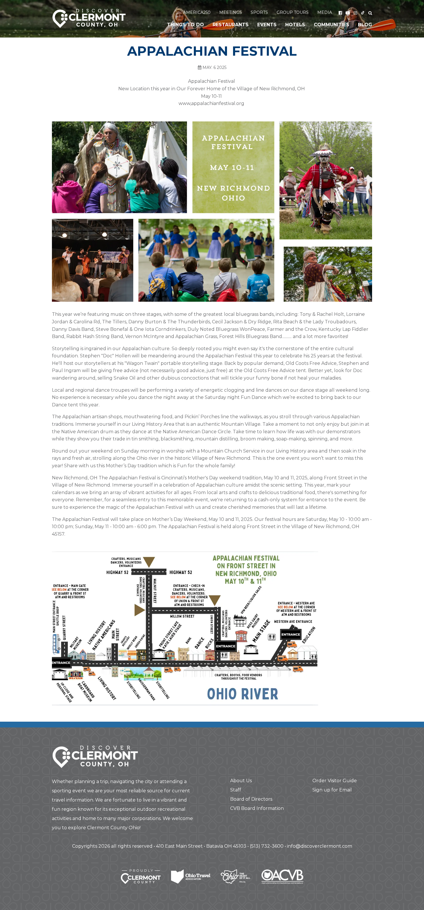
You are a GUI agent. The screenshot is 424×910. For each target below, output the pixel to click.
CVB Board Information (257, 808)
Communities (331, 24)
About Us (241, 780)
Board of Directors (251, 799)
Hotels (295, 24)
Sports (259, 12)
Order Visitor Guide (334, 780)
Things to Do (185, 24)
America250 (197, 12)
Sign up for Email (332, 790)
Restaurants (231, 24)
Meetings (230, 12)
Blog (365, 24)
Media (324, 12)
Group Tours (293, 12)
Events (267, 24)
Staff (235, 790)
